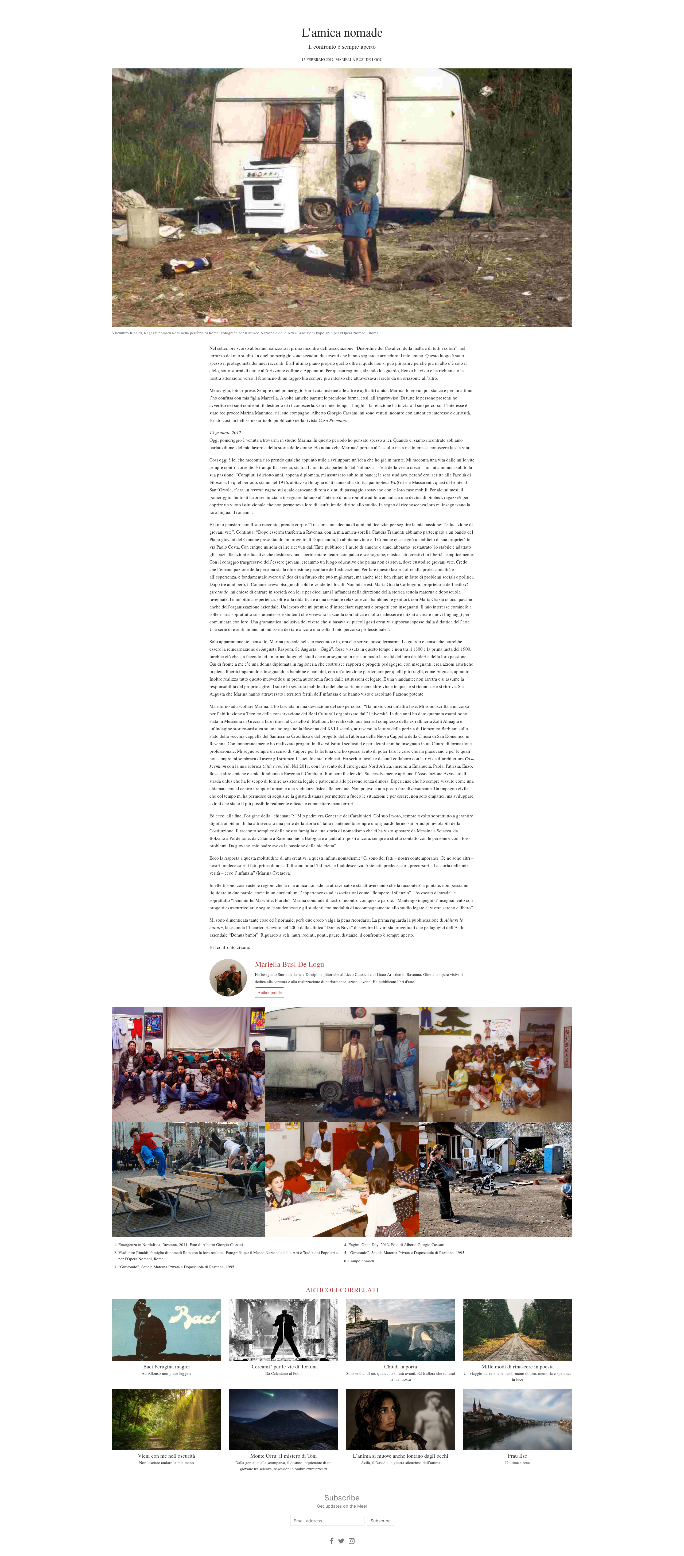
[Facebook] (332, 1541)
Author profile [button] (270, 992)
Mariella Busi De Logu (359, 59)
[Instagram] (352, 1541)
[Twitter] (341, 1541)
